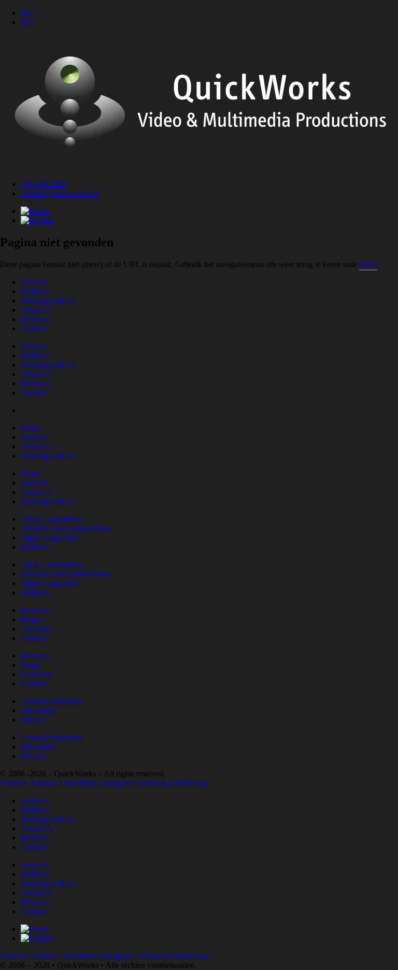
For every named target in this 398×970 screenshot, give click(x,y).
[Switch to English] (37, 220)
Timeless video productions (65, 528)
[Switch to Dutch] (35, 211)
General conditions (51, 701)
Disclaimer (38, 710)
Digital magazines (50, 537)
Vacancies (37, 628)
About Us (37, 309)
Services (34, 281)
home (368, 264)
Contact (33, 328)
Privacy (33, 719)
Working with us (48, 300)
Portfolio (35, 291)
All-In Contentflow (52, 519)
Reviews (35, 319)
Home (31, 427)
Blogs (30, 619)
